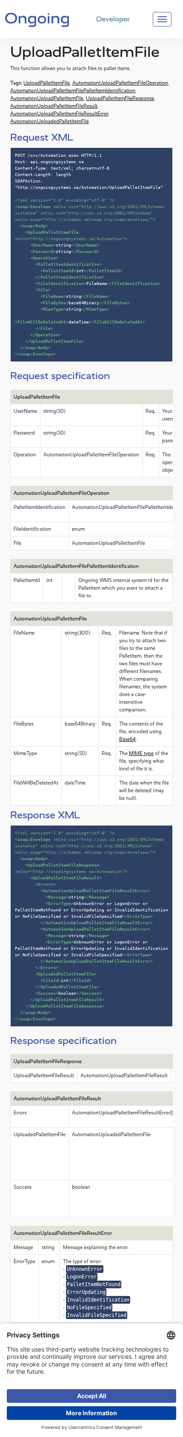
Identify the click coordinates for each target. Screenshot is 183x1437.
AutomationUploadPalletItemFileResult (53, 106)
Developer (113, 19)
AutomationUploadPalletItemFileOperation (120, 83)
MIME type (141, 753)
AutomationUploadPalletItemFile (46, 98)
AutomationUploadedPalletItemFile (49, 121)
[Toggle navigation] (162, 19)
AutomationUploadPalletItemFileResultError (59, 114)
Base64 (127, 739)
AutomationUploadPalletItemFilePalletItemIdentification (72, 91)
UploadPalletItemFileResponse (120, 98)
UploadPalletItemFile (46, 83)
